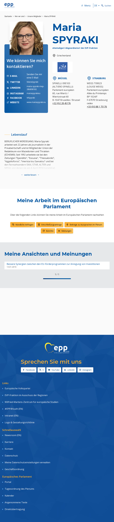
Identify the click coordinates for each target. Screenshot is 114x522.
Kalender (9, 495)
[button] (30, 175)
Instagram (87, 370)
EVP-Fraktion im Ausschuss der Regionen (26, 395)
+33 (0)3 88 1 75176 (97, 106)
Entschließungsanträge (51, 224)
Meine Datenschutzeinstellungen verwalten (27, 462)
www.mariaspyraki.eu (36, 102)
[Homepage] (9, 5)
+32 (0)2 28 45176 (61, 103)
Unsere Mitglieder (34, 16)
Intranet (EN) (11, 415)
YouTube (55, 370)
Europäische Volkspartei (17, 388)
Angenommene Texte (16, 502)
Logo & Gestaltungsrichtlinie (19, 422)
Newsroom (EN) (13, 435)
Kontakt (9, 448)
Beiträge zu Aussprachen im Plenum (86, 224)
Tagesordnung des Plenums (19, 488)
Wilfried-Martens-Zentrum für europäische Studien (31, 402)
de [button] (95, 5)
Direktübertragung (15, 509)
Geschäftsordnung (14, 469)
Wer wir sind (19, 16)
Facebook (30, 370)
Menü (87, 5)
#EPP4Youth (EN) (14, 408)
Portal (8, 482)
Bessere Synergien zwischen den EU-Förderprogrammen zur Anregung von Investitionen (53, 264)
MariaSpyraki (32, 82)
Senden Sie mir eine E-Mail (34, 76)
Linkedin (71, 370)
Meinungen (66, 231)
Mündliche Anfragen (24, 224)
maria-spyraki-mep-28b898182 (35, 88)
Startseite (8, 16)
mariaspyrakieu (33, 93)
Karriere (9, 442)
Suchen (108, 5)
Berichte (50, 231)
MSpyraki (31, 97)
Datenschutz (11, 455)
